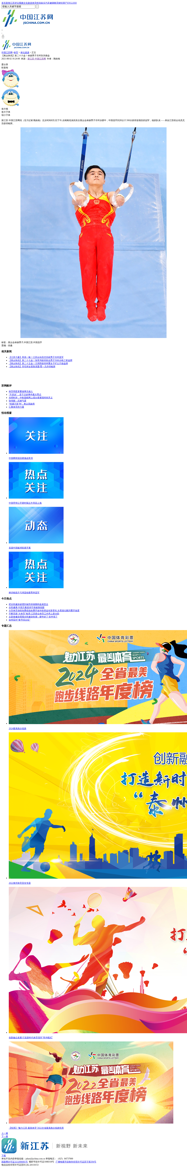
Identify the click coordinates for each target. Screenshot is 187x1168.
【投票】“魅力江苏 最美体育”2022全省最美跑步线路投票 (36, 1128)
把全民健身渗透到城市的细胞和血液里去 (28, 604)
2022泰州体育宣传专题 (20, 883)
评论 (17, 3)
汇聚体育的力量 (16, 407)
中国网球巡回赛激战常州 (21, 458)
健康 (52, 3)
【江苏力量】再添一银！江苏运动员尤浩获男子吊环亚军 (36, 357)
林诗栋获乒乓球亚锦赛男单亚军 (24, 592)
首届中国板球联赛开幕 (20, 548)
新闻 (8, 3)
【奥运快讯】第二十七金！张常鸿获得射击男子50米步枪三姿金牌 (40, 360)
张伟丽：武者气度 (17, 400)
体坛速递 (24, 52)
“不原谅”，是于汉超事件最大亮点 (25, 394)
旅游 (30, 3)
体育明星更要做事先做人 (21, 391)
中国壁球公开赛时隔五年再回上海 (25, 503)
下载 (3, 1155)
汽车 (47, 3)
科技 (39, 3)
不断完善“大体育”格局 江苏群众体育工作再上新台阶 (34, 613)
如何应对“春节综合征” (19, 620)
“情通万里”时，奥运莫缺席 (22, 404)
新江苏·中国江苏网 (37, 58)
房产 (65, 3)
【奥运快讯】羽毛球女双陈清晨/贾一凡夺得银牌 (32, 366)
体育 (34, 3)
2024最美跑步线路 (17, 728)
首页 (3, 3)
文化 (25, 3)
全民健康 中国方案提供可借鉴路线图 (26, 607)
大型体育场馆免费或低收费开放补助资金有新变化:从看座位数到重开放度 (44, 610)
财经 (60, 3)
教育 (56, 3)
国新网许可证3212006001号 (14, 1162)
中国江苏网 (6, 52)
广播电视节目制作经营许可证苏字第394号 (76, 1162)
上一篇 (4, 1133)
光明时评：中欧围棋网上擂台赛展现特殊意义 (31, 397)
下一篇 (4, 1136)
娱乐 (43, 3)
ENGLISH (72, 3)
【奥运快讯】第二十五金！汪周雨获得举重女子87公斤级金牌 (38, 363)
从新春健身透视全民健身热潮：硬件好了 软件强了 (33, 616)
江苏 (12, 3)
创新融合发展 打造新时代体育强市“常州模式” (31, 1037)
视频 (21, 3)
